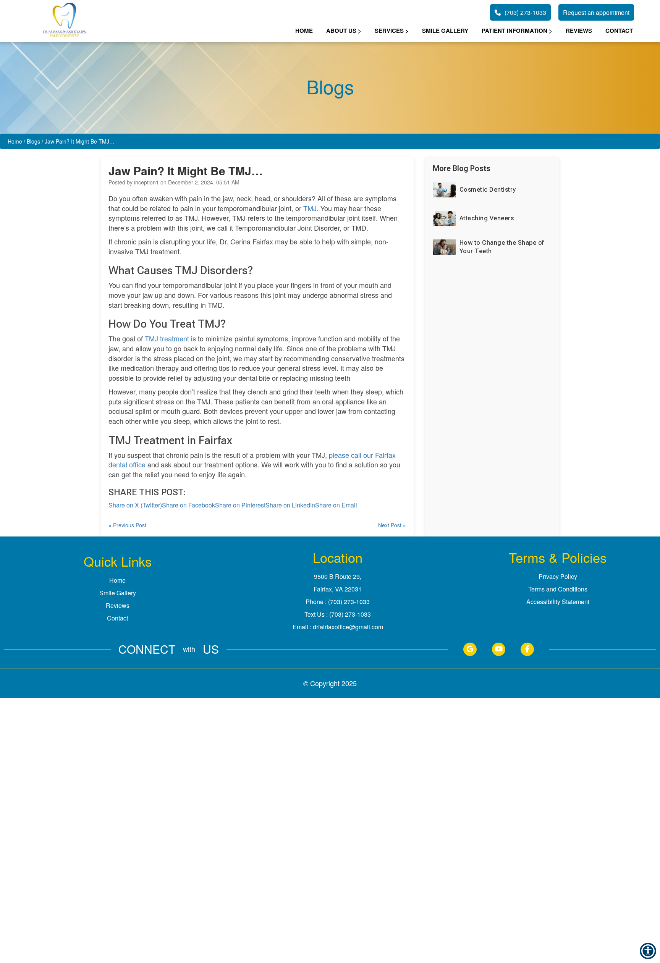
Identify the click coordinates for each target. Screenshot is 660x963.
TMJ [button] (310, 208)
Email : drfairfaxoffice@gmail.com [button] (338, 626)
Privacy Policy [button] (558, 576)
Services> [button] (392, 31)
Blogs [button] (33, 141)
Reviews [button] (579, 31)
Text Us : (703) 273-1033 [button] (337, 614)
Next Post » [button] (392, 525)
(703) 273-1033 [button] (525, 12)
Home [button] (304, 31)
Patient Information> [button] (517, 31)
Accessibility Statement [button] (557, 601)
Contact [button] (619, 31)
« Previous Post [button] (127, 525)
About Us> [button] (343, 31)
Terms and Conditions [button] (557, 589)
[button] (64, 21)
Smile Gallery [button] (445, 31)
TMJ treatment (167, 338)
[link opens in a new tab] (470, 649)
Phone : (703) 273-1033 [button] (338, 601)
